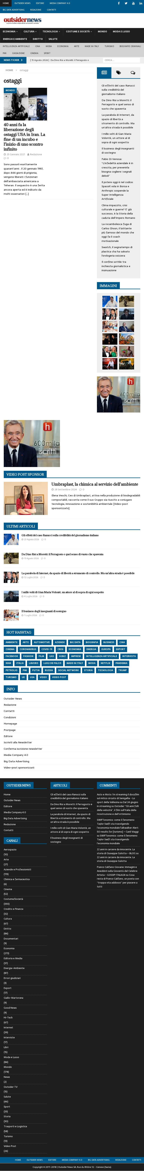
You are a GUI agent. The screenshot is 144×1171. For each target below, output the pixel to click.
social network (68, 670)
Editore (40, 3)
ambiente (11, 642)
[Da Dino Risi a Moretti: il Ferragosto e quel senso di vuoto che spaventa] (126, 301)
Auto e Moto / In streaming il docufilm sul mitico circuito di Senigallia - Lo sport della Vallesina (118, 798)
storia (88, 670)
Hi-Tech (8, 1018)
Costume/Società (13, 899)
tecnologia (105, 670)
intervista (129, 656)
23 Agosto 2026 (31, 539)
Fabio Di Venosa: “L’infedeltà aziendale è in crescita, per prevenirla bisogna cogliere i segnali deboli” (117, 167)
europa (106, 649)
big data (75, 642)
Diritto (38, 39)
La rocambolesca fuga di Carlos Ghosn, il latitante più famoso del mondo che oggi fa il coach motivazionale (118, 232)
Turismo (109, 46)
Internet (8, 1027)
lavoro (33, 663)
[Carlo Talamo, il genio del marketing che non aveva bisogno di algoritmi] (126, 363)
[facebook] (119, 3)
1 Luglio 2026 (30, 615)
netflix (105, 663)
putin (36, 670)
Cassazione (18, 53)
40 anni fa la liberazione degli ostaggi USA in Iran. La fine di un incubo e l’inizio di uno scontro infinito (24, 137)
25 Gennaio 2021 (16, 154)
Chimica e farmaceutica (17, 879)
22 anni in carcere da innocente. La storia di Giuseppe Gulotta (116, 859)
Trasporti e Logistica (15, 1126)
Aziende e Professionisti (17, 869)
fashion (28, 656)
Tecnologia (50, 31)
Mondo (102, 31)
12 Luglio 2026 (31, 577)
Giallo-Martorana (13, 998)
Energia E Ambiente (15, 39)
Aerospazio (10, 850)
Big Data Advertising (14, 9)
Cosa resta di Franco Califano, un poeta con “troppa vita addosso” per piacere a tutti (118, 881)
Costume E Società (78, 31)
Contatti (51, 9)
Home (6, 3)
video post (59, 677)
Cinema (34, 53)
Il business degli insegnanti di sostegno (44, 611)
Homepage (10, 723)
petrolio (11, 670)
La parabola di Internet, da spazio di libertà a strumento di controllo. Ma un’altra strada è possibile (118, 121)
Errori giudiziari (12, 978)
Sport (47, 53)
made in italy (75, 663)
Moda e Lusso (11, 1057)
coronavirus (28, 649)
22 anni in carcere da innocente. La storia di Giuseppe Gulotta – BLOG (116, 851)
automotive (42, 642)
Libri (6, 1047)
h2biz (62, 656)
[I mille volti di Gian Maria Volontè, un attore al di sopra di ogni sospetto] (126, 314)
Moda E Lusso (121, 31)
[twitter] (126, 3)
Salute (53, 39)
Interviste (9, 1037)
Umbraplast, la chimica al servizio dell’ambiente (95, 484)
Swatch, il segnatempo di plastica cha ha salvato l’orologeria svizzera (117, 251)
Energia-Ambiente (14, 968)
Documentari (11, 939)
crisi (60, 649)
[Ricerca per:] (121, 60)
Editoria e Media (13, 958)
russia (49, 670)
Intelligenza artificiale (16, 46)
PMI (5, 53)
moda (91, 663)
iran (8, 663)
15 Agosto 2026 (31, 558)
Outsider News (22, 3)
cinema (10, 649)
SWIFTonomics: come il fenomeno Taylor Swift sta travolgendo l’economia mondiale (117, 840)
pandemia (121, 663)
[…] (27, 194)
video (43, 677)
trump (122, 670)
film (41, 656)
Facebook (12, 656)
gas (51, 656)
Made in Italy (92, 46)
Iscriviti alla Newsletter (18, 742)
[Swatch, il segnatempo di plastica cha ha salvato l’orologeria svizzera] (126, 351)
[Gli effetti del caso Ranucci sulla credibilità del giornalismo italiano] (109, 301)
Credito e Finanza (13, 909)
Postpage (10, 730)
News (7, 1077)
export (120, 649)
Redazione (35, 9)
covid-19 (46, 649)
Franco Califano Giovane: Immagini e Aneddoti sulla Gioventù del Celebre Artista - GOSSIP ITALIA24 (117, 871)
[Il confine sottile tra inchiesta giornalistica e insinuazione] (109, 363)
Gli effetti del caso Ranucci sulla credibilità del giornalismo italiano (118, 89)
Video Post (10, 1146)
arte (26, 642)
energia (91, 649)
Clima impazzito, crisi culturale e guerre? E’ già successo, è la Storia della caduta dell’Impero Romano (118, 211)
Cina (37, 46)
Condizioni (10, 717)
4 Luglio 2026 (30, 596)
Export (7, 988)
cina (122, 642)
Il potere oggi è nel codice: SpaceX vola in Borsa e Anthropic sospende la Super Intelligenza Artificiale (117, 190)
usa (32, 677)
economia (75, 649)
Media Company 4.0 (60, 3)
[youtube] (133, 3)
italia (20, 663)
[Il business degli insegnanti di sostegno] (109, 326)
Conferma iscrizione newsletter (23, 749)
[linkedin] (140, 3)
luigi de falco (52, 663)
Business (108, 642)
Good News (10, 1008)
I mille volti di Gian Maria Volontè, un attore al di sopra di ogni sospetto (116, 138)
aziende (60, 642)
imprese (76, 656)
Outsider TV (10, 1087)
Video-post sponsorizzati (19, 767)
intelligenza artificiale (101, 656)
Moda (49, 46)
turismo (11, 677)
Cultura (29, 31)
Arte (76, 46)
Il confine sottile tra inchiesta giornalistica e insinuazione (116, 266)
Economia (9, 31)
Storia (7, 1116)
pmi (25, 670)
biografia (92, 642)
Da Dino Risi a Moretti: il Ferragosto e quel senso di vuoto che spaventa (118, 104)
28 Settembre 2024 (66, 489)
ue (23, 677)
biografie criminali (130, 46)
